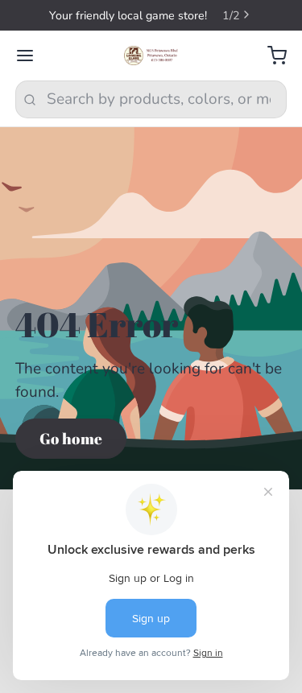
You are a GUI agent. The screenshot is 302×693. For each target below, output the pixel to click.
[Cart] (269, 56)
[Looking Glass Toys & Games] (151, 55)
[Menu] (32, 56)
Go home (71, 438)
